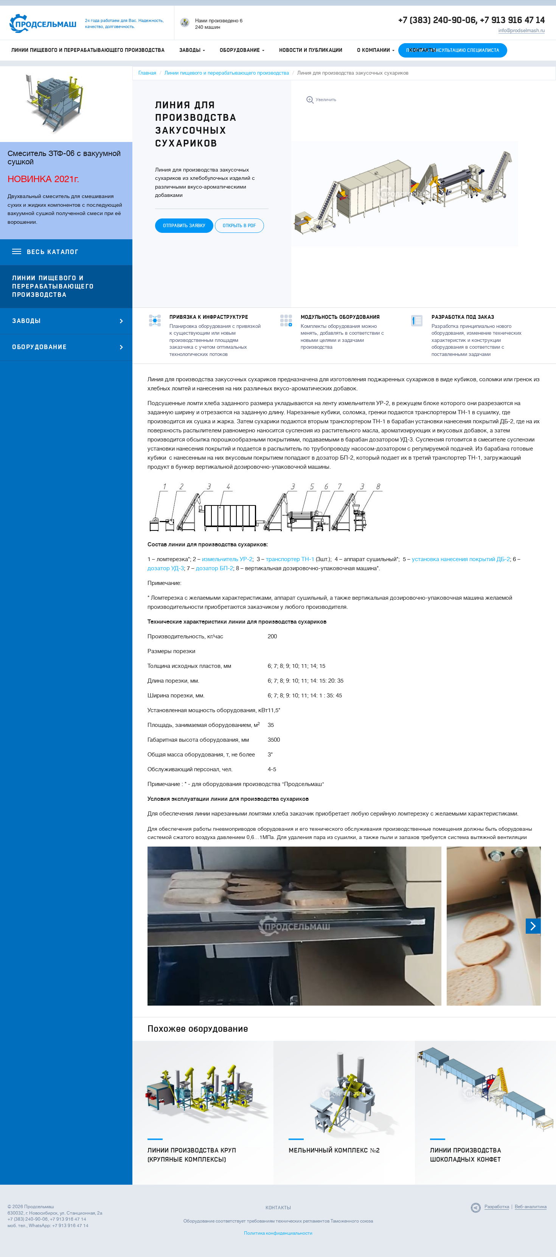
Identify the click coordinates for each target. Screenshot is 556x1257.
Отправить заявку (184, 226)
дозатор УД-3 (166, 568)
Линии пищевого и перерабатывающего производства (88, 50)
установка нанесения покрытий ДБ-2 (461, 559)
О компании (373, 50)
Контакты (422, 50)
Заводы (189, 50)
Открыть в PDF (239, 226)
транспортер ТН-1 (290, 559)
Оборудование (240, 50)
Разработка (497, 1206)
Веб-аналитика (531, 1206)
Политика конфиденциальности (278, 1233)
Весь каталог (52, 252)
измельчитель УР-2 (227, 559)
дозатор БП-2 (214, 568)
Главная (147, 73)
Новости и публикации (310, 50)
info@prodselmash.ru (522, 30)
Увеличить (326, 99)
